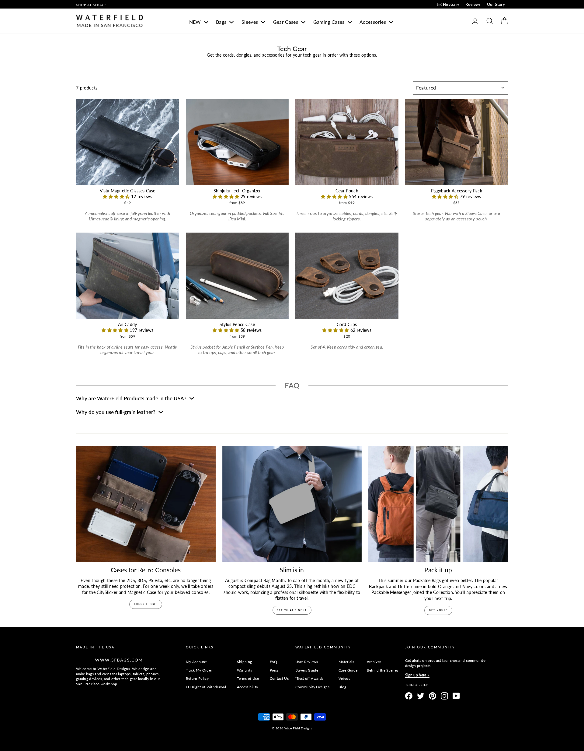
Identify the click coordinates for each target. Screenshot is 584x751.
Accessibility (247, 687)
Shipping (244, 661)
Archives (374, 661)
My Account (196, 661)
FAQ (273, 661)
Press (274, 670)
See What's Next (292, 610)
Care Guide (348, 670)
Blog (342, 687)
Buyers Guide (306, 670)
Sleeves (250, 22)
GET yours (438, 610)
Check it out (146, 603)
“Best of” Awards (309, 678)
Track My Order (199, 670)
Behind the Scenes (382, 670)
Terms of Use (248, 678)
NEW (195, 22)
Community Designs (312, 687)
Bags (222, 22)
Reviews (473, 4)
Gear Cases (286, 22)
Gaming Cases (329, 22)
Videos (344, 678)
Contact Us (279, 678)
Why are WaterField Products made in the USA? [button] (132, 398)
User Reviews (306, 661)
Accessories (373, 22)
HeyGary (451, 4)
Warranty (244, 670)
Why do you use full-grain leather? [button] (116, 412)
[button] (117, 196)
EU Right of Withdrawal (206, 687)
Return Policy (197, 678)
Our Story (496, 4)
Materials (346, 661)
